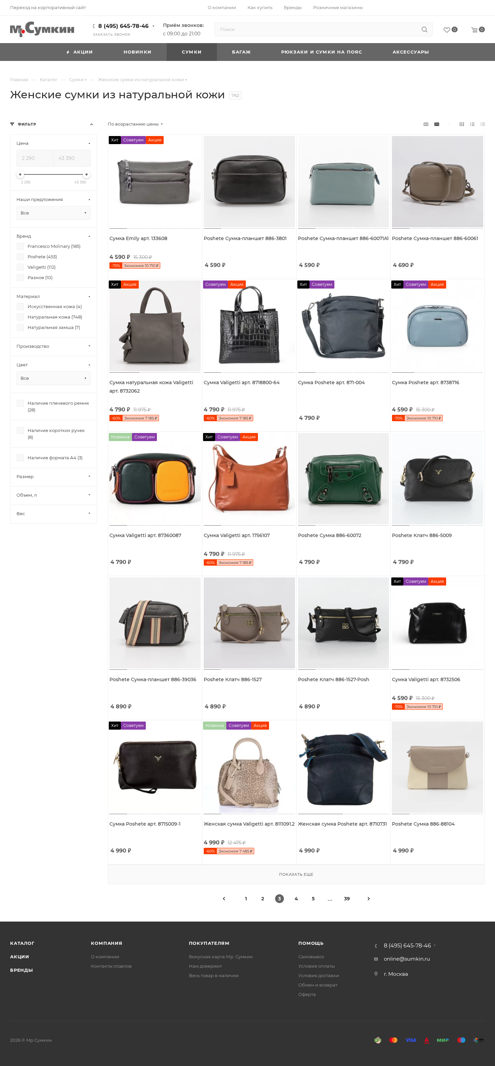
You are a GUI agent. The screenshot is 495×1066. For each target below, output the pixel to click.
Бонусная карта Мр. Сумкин (221, 956)
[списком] (472, 124)
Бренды (21, 970)
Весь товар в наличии (214, 975)
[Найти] (424, 29)
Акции (19, 956)
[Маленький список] (426, 124)
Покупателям (209, 943)
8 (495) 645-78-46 (123, 26)
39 (347, 899)
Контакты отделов (111, 966)
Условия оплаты (316, 966)
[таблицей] (482, 124)
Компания (106, 943)
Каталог (22, 943)
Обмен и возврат (317, 985)
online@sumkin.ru (407, 959)
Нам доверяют (205, 966)
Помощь (311, 943)
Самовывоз (311, 956)
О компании (105, 956)
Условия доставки (318, 975)
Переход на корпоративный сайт (48, 7)
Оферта (307, 994)
